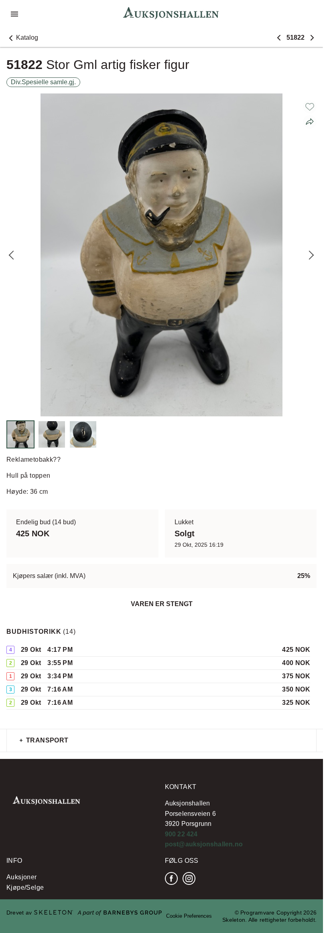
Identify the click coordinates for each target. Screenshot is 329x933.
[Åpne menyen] (14, 14)
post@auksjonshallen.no (204, 844)
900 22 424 (181, 834)
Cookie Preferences (189, 916)
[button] (22, 37)
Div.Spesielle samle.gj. (43, 82)
